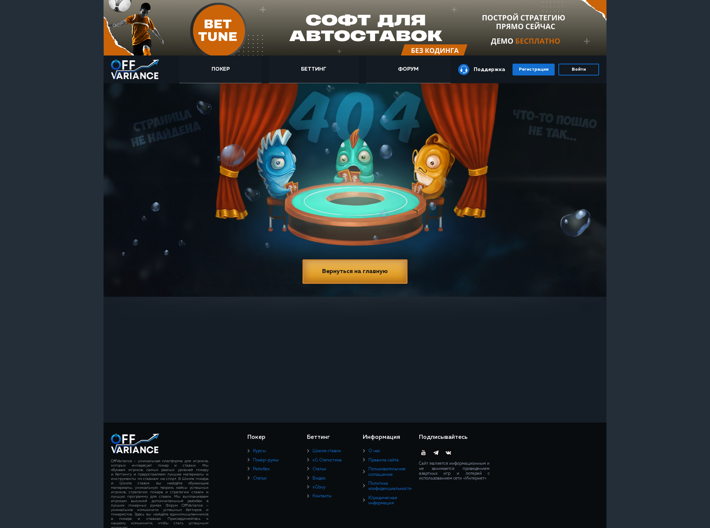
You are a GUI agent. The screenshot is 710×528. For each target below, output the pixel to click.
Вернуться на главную (355, 272)
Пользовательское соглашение (387, 472)
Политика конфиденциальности (390, 486)
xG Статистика (327, 460)
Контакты (322, 496)
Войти (579, 69)
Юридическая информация (382, 500)
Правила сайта (383, 460)
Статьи (260, 478)
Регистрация (533, 69)
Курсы (259, 451)
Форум (408, 69)
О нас (374, 451)
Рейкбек (261, 469)
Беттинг (314, 69)
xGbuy (318, 487)
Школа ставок (326, 451)
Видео (318, 478)
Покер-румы (266, 460)
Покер (221, 69)
